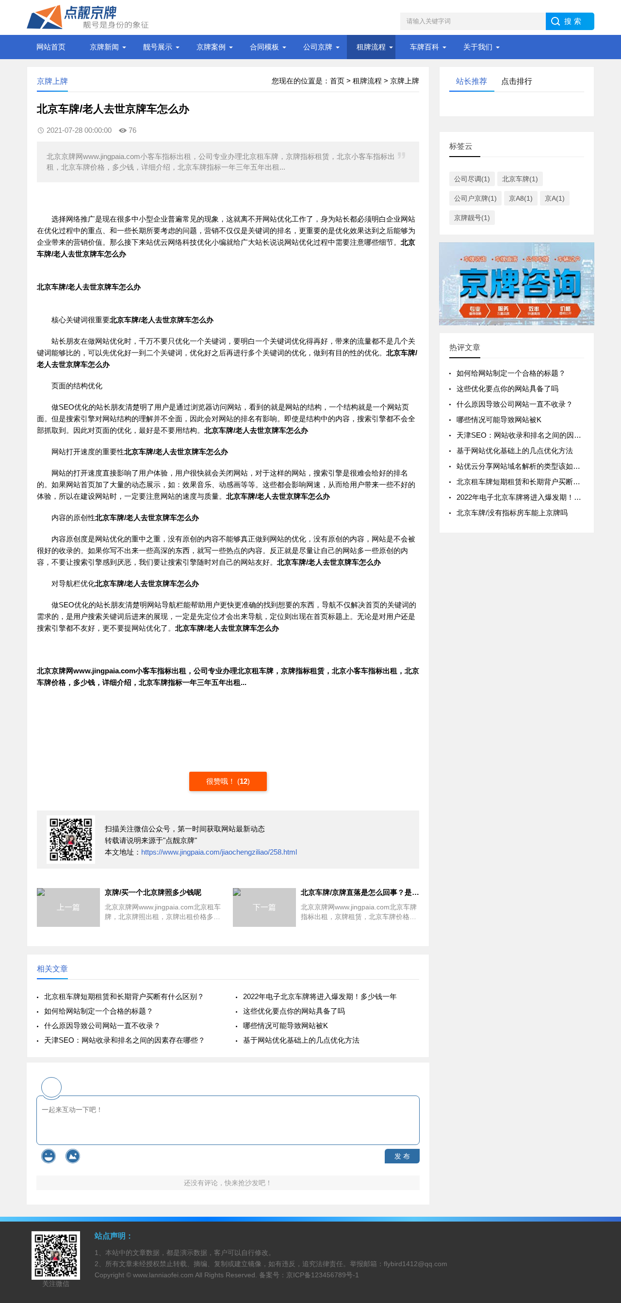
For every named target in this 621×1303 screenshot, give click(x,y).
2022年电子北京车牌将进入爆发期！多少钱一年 (320, 996)
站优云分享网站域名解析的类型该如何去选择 (529, 466)
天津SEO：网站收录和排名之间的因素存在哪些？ (124, 1040)
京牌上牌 (404, 81)
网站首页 (50, 47)
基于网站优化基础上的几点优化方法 (301, 1040)
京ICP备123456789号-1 (322, 1275)
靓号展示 (157, 47)
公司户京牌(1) (475, 198)
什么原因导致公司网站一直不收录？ (102, 1025)
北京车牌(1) (520, 179)
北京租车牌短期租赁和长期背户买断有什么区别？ (124, 996)
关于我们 (477, 47)
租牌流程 (371, 47)
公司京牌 (317, 47)
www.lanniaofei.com (163, 1275)
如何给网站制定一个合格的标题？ (98, 1011)
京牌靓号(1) (472, 218)
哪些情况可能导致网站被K (285, 1025)
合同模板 (264, 47)
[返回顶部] (601, 1162)
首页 (337, 81)
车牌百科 (424, 47)
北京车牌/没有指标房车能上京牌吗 (512, 512)
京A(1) (555, 198)
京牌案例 (211, 47)
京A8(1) (521, 198)
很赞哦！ (221, 781)
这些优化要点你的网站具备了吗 (294, 1011)
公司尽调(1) (472, 179)
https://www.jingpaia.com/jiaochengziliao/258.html (219, 852)
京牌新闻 (104, 47)
